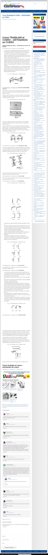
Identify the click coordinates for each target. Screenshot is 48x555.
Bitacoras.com (8, 519)
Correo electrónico (5, 539)
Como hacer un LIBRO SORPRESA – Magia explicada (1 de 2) (20, 389)
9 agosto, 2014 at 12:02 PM (10, 433)
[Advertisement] (12, 26)
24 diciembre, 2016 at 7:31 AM (10, 424)
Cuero (7, 423)
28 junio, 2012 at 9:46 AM (10, 512)
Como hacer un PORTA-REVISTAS (39, 150)
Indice (5, 1)
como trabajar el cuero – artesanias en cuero (15, 369)
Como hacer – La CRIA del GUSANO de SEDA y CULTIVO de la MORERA (39, 99)
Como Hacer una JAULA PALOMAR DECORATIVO (5, 400)
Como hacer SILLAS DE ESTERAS (39, 59)
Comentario (4, 526)
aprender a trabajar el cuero (13, 404)
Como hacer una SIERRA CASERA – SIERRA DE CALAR (13, 389)
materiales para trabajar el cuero (14, 406)
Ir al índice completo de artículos (39, 36)
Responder (5, 419)
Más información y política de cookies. (25, 554)
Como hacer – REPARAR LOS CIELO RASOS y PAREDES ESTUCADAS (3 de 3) (38, 188)
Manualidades (40, 11)
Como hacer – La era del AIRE (39, 131)
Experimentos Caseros (25, 11)
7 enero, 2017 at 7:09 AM (9, 414)
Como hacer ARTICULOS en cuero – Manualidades (5, 389)
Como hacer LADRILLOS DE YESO (39, 74)
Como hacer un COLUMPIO (38, 195)
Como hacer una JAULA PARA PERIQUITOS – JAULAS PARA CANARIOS (38, 206)
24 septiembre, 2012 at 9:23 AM (12, 479)
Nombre (4, 536)
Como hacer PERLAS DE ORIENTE (39, 140)
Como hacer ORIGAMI (38, 132)
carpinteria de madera (9, 11)
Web (3, 543)
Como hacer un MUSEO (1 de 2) (39, 215)
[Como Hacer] (14, 7)
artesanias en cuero (20, 404)
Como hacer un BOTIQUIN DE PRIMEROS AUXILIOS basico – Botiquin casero (38, 209)
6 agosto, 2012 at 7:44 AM (10, 501)
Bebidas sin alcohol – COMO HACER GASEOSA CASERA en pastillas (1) (38, 136)
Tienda (3, 1)
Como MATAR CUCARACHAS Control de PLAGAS (13, 401)
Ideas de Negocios (33, 11)
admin (10, 19)
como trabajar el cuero (17, 405)
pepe (9, 478)
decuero (7, 413)
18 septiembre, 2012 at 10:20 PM (11, 465)
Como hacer (17, 11)
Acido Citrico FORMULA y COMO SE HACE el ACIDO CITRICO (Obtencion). (39, 76)
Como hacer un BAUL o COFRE (39, 106)
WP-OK (45, 551)
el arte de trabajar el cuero (24, 405)
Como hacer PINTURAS (38, 84)
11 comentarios (5, 404)
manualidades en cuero (5, 406)
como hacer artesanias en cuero (8, 405)
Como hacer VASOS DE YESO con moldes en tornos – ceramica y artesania (39, 80)
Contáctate (9, 1)
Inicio (3, 11)
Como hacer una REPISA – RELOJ (39, 101)
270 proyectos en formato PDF (19, 372)
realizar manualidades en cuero (23, 406)
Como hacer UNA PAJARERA (39, 60)
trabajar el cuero (4, 407)
